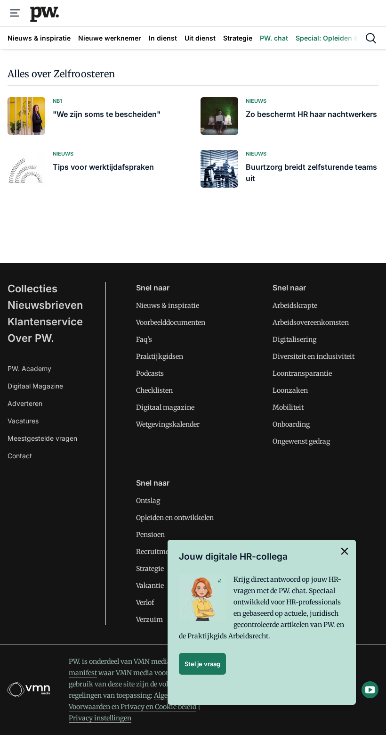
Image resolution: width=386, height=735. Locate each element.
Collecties (32, 288)
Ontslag (148, 500)
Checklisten (154, 390)
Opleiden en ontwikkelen (175, 517)
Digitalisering (294, 339)
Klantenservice (45, 321)
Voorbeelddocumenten (170, 322)
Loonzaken (290, 390)
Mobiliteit (288, 407)
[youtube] (370, 689)
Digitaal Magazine (35, 386)
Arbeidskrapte (295, 305)
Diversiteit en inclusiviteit (313, 356)
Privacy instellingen (100, 718)
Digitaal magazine (165, 407)
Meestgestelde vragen (42, 438)
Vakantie (150, 585)
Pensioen (150, 534)
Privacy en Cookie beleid (158, 706)
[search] (370, 38)
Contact (20, 456)
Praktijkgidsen (159, 356)
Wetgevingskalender (168, 424)
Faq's (144, 339)
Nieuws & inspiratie (167, 305)
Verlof (145, 602)
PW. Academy (29, 368)
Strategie (150, 568)
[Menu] (15, 13)
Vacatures (23, 421)
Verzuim (149, 619)
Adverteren (25, 403)
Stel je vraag (202, 664)
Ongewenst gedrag (301, 441)
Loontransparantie (302, 373)
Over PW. (31, 338)
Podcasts (150, 373)
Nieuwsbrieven (45, 305)
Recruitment (156, 551)
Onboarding (291, 424)
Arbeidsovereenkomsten (311, 322)
